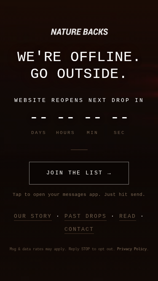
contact (79, 229)
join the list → (79, 173)
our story (33, 216)
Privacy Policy (132, 249)
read (127, 216)
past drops (85, 216)
